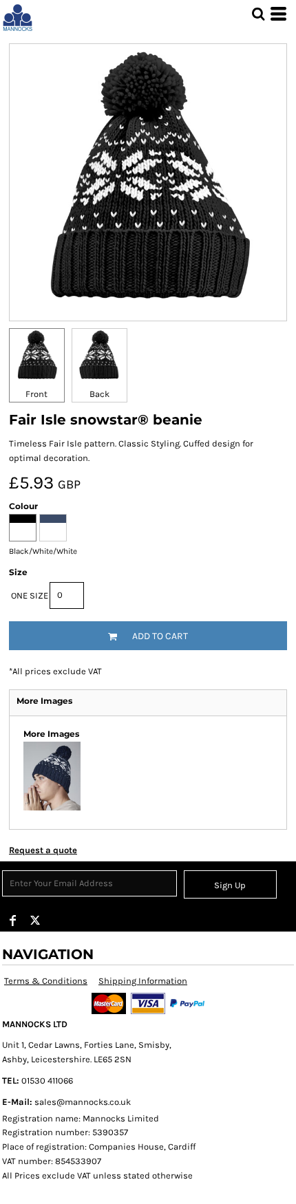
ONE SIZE (29, 595)
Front (36, 394)
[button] (258, 14)
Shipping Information (142, 981)
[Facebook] (13, 920)
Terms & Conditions (45, 981)
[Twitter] (35, 920)
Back (99, 394)
